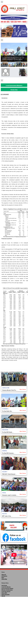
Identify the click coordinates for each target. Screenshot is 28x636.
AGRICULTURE (5, 387)
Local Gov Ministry (6, 587)
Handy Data (14, 89)
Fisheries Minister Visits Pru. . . (9, 390)
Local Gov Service (6, 591)
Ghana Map (4, 579)
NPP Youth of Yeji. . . (7, 516)
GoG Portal (4, 585)
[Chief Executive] (5, 72)
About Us (4, 574)
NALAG (3, 596)
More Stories (23, 389)
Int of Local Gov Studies (7, 588)
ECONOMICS (5, 408)
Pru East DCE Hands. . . (8, 432)
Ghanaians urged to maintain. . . (10, 495)
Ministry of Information (7, 590)
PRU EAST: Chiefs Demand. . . (9, 474)
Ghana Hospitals (5, 594)
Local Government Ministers (14, 85)
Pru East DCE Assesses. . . (8, 453)
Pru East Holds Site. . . (7, 411)
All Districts (4, 576)
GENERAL (4, 450)
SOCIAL (4, 492)
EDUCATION (5, 429)
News (3, 577)
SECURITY (4, 471)
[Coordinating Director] (22, 72)
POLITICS (4, 513)
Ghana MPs (4, 593)
